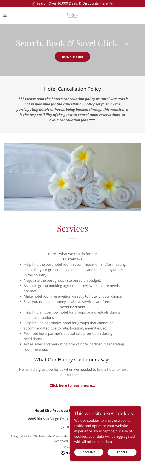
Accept (122, 452)
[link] (72, 15)
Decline (89, 452)
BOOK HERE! (72, 57)
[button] (12, 15)
